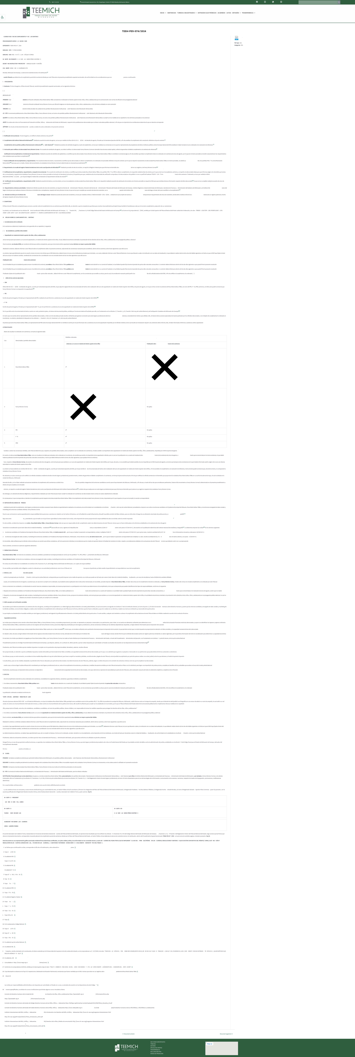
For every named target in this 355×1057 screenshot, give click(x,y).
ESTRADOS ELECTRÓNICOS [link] (207, 13)
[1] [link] (47, 72)
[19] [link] (33, 288)
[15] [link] (193, 180)
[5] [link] (42, 144)
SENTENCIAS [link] (171, 13)
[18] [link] (120, 210)
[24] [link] (185, 513)
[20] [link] (97, 297)
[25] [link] (50, 527)
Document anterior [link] (128, 1034)
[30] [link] (102, 725)
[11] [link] (86, 162)
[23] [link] (78, 488)
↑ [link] (75, 847)
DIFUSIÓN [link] (235, 13)
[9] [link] (29, 155)
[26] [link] (184, 527)
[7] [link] (213, 144)
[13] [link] (157, 167)
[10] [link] (10, 162)
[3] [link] (32, 140)
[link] (2, 17)
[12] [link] (59, 167)
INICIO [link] (162, 13)
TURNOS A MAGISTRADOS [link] (186, 13)
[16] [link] (10, 183)
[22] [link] (179, 311)
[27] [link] (204, 527)
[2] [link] (52, 135)
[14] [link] (67, 176)
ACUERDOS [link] (221, 13)
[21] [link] (95, 306)
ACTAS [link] (228, 13)
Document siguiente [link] (226, 1034)
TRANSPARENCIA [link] (247, 13)
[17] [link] (179, 189)
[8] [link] (156, 149)
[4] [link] (165, 140)
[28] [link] (63, 628)
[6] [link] (53, 144)
